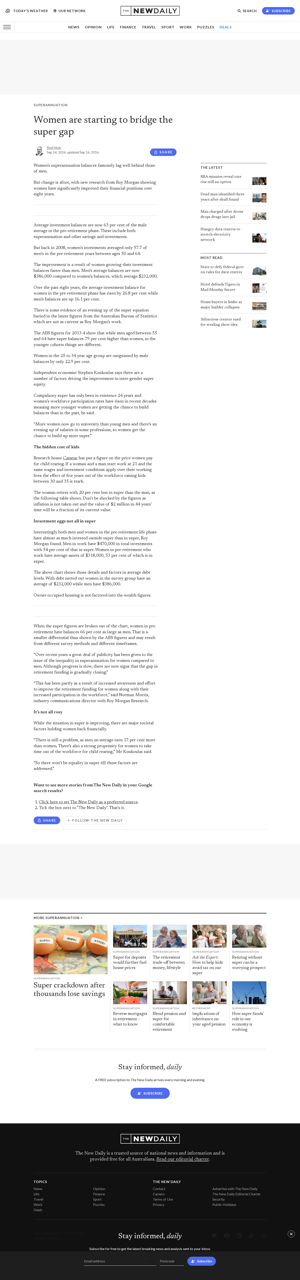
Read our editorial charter (182, 1159)
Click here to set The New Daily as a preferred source (88, 802)
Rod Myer (54, 148)
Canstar (70, 458)
